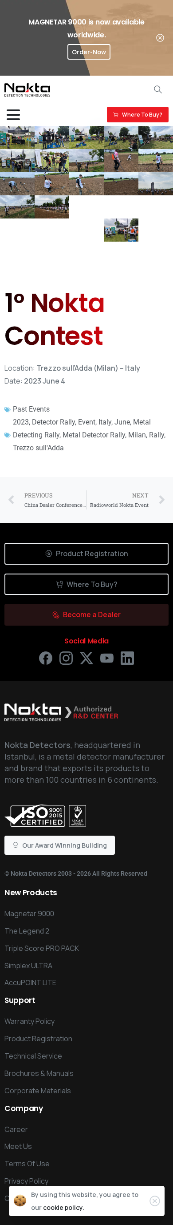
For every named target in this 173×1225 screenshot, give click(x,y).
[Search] (158, 89)
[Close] (160, 38)
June (122, 422)
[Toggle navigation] (13, 114)
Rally (156, 435)
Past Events (31, 409)
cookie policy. (63, 1207)
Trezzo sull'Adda (38, 448)
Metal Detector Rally (94, 435)
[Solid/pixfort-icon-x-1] (86, 657)
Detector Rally (53, 422)
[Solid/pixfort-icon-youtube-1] (107, 657)
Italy (104, 422)
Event (86, 422)
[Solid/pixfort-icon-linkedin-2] (127, 657)
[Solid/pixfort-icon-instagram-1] (66, 657)
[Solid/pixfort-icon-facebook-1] (45, 657)
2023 (21, 422)
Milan (137, 435)
